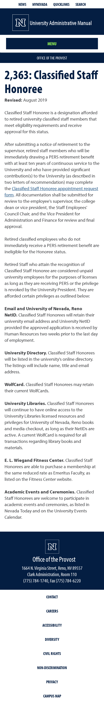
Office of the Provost (52, 57)
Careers (52, 611)
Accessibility (52, 625)
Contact (52, 596)
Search (80, 4)
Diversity (52, 639)
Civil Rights (52, 653)
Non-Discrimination (52, 667)
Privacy (52, 681)
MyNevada (39, 4)
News (22, 4)
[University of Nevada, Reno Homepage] (52, 547)
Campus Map (52, 695)
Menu (52, 44)
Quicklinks (61, 4)
